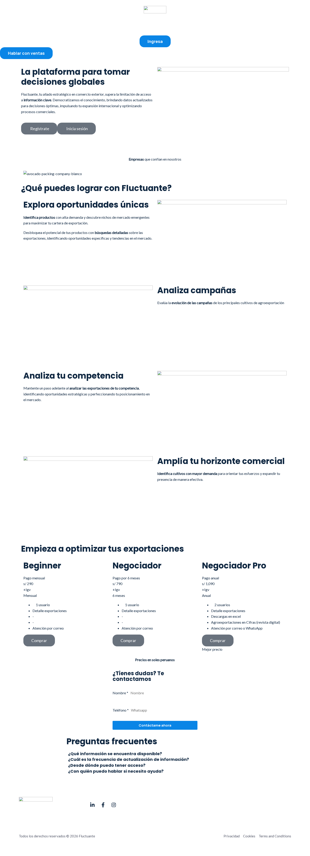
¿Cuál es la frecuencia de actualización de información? (128, 759)
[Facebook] (103, 804)
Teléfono (121, 710)
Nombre (120, 693)
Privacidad (232, 836)
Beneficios (133, 24)
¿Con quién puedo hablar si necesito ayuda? (116, 771)
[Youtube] (92, 804)
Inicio (111, 24)
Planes (155, 24)
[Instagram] (113, 804)
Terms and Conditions (275, 836)
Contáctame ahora (155, 725)
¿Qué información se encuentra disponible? (115, 754)
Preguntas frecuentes (186, 24)
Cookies (249, 836)
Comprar (39, 640)
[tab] (155, 754)
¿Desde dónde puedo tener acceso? (106, 765)
